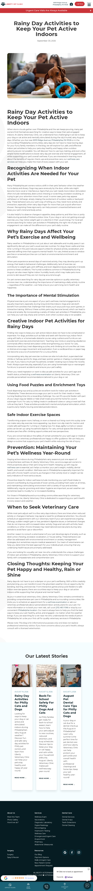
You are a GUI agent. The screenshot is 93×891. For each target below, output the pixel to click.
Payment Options (42, 857)
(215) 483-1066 (61, 607)
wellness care (13, 467)
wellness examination (42, 374)
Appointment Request (44, 866)
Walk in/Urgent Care (43, 860)
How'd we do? (13, 822)
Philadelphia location (27, 610)
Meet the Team (13, 817)
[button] (89, 4)
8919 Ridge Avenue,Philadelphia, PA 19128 (60, 4)
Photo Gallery (12, 820)
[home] (12, 4)
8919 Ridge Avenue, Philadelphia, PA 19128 (52, 140)
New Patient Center (43, 863)
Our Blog (38, 855)
